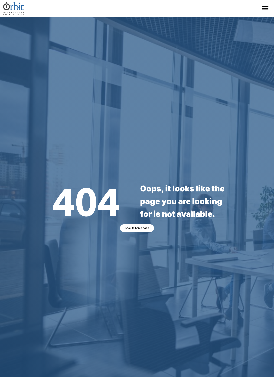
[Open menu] (265, 8)
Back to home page (137, 228)
